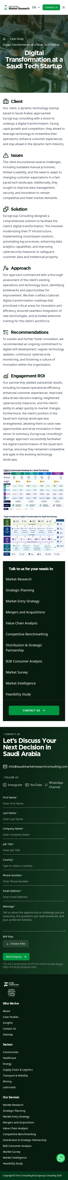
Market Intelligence (15, 1157)
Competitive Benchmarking (19, 1134)
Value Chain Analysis (15, 1128)
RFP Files (8, 936)
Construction (10, 1052)
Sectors (7, 1044)
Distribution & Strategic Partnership (25, 1140)
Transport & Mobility (15, 1075)
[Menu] (63, 7)
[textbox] (34, 919)
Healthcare (9, 1058)
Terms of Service (22, 966)
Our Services (11, 1097)
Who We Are (11, 1003)
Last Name (10, 813)
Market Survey (11, 1151)
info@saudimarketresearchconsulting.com (38, 766)
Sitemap (8, 1034)
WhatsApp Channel (56, 785)
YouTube (36, 785)
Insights (8, 1022)
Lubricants (9, 1087)
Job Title (8, 844)
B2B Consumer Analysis (17, 1146)
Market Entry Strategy (16, 1116)
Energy (7, 1063)
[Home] (4, 39)
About (6, 1011)
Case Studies (10, 1017)
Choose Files (17, 943)
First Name (10, 797)
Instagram (15, 785)
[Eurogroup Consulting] (16, 7)
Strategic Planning (14, 1110)
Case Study (17, 38)
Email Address (12, 891)
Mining (7, 1081)
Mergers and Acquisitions (18, 1122)
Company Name (13, 828)
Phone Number (13, 875)
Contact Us (51, 7)
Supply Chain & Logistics (18, 1069)
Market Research (13, 1105)
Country (8, 859)
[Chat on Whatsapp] (60, 1158)
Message (9, 906)
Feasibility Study (13, 1163)
